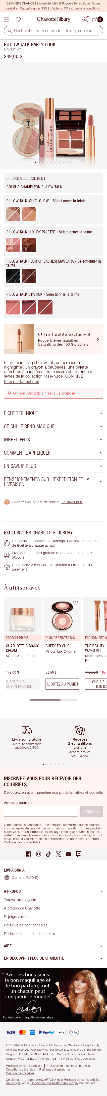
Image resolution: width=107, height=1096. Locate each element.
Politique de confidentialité (25, 925)
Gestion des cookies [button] (20, 1073)
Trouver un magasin (20, 899)
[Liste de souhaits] (18, 19)
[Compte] (85, 18)
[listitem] (53, 115)
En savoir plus (72, 502)
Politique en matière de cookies (29, 933)
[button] (10, 30)
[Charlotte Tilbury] (53, 19)
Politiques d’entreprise (55, 1069)
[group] (21, 645)
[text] (23, 684)
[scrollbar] (53, 699)
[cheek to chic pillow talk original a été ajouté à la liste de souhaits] (75, 602)
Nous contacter (85, 1058)
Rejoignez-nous (16, 916)
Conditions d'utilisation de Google (54, 1083)
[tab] (35, 162)
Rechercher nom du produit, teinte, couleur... (54, 30)
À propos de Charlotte (22, 908)
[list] (53, 115)
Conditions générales (20, 1069)
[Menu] (6, 19)
